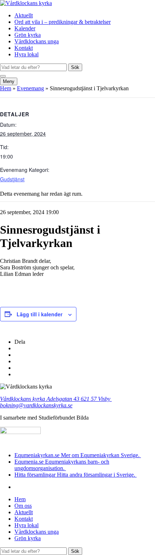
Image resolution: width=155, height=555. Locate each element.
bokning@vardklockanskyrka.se (36, 405)
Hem (5, 88)
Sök (75, 67)
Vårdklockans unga (36, 41)
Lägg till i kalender (39, 314)
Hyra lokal (26, 54)
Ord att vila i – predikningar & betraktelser (62, 22)
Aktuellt (23, 15)
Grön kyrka (27, 35)
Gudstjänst (12, 179)
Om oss (23, 506)
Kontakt (23, 48)
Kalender (24, 28)
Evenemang (30, 88)
